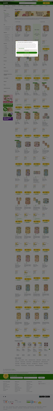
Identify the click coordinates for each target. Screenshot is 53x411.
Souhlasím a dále (27, 52)
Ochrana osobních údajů (21, 48)
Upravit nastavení (27, 50)
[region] (27, 49)
